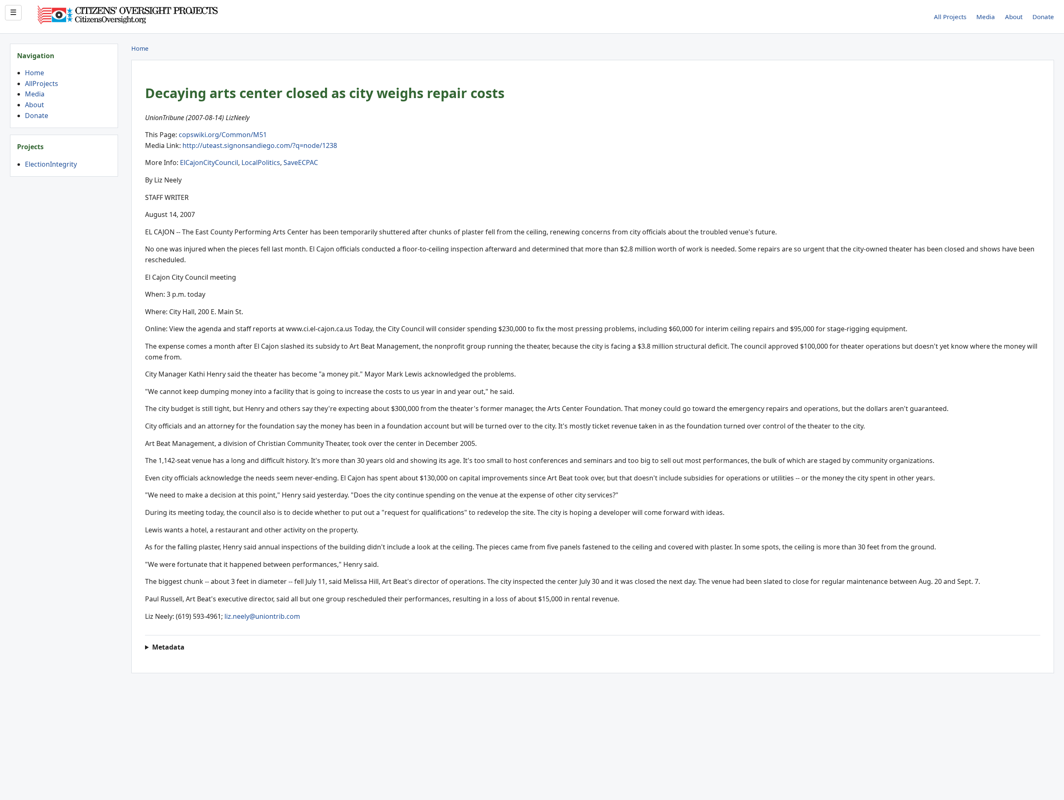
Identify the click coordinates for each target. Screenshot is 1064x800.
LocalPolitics (260, 162)
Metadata (168, 647)
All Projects (950, 16)
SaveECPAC (300, 162)
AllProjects (41, 83)
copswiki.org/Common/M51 (223, 134)
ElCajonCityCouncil (209, 162)
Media (985, 16)
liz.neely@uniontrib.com (262, 616)
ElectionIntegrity (51, 164)
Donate (1043, 16)
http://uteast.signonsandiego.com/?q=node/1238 (259, 145)
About (1013, 16)
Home (34, 72)
